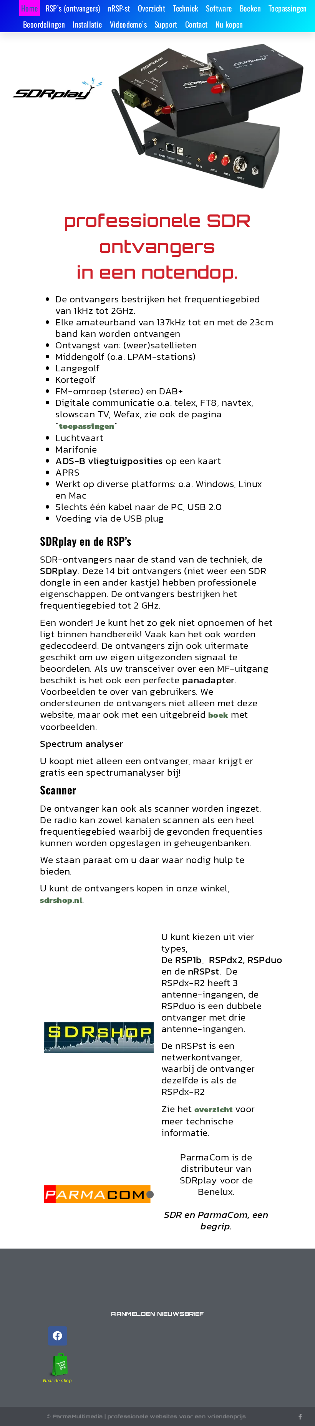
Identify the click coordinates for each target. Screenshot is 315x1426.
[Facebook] (57, 1336)
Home (29, 8)
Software (219, 8)
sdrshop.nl (61, 900)
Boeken (250, 8)
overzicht (213, 1109)
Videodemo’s (128, 24)
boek (218, 715)
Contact (196, 24)
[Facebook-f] (300, 1416)
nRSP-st (119, 8)
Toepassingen (288, 8)
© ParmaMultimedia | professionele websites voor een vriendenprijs (146, 1416)
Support (165, 24)
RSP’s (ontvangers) (73, 8)
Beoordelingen (44, 24)
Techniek (185, 8)
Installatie (87, 24)
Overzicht (152, 8)
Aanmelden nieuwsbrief (157, 1314)
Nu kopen (229, 24)
